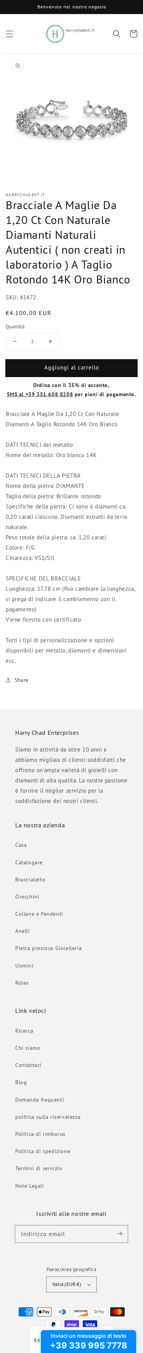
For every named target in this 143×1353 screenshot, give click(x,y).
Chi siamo (27, 1047)
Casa (21, 844)
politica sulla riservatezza (47, 1116)
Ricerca (24, 1030)
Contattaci (28, 1065)
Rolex (22, 982)
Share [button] (21, 679)
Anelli (22, 931)
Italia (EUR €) (67, 1284)
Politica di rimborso (40, 1134)
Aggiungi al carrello (71, 367)
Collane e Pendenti (39, 913)
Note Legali (29, 1185)
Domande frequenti (39, 1099)
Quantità (15, 326)
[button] (9, 34)
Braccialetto (30, 879)
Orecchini (27, 896)
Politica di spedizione (42, 1151)
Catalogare (29, 862)
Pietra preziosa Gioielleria (48, 948)
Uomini (24, 965)
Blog (21, 1082)
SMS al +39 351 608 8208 (40, 394)
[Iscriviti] (119, 1233)
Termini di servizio (38, 1168)
